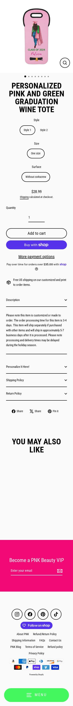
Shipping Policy (15, 380)
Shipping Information (23, 640)
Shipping (24, 196)
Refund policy (55, 646)
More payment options (36, 256)
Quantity (11, 208)
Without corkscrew (36, 176)
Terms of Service (34, 646)
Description (13, 300)
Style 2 (44, 130)
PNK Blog (15, 646)
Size (36, 143)
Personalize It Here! (17, 367)
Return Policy (13, 393)
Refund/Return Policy (45, 634)
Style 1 (27, 130)
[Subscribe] (59, 570)
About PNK (23, 634)
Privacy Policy (36, 653)
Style (36, 120)
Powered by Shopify (36, 675)
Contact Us (55, 640)
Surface (36, 167)
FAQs (42, 640)
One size (36, 153)
